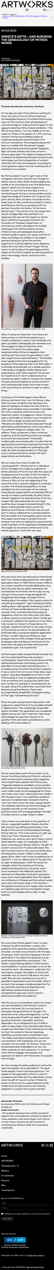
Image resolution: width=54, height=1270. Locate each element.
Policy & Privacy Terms (35, 1267)
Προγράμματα (8, 1166)
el (45, 10)
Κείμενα (13, 14)
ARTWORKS (7, 1161)
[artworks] (27, 7)
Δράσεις (5, 1170)
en (51, 10)
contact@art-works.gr (35, 1255)
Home (5, 14)
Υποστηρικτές (8, 1190)
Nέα (3, 1185)
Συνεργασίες (7, 1175)
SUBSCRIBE (7, 1219)
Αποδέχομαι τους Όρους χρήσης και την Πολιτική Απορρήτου (26, 1213)
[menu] (27, 10)
